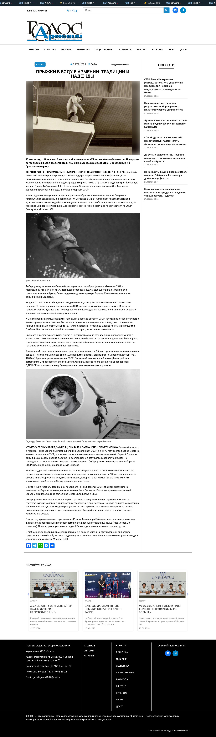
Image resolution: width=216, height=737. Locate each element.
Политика (50, 49)
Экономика (83, 49)
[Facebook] (175, 10)
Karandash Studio (181, 731)
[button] (28, 594)
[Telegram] (183, 10)
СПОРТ (40, 64)
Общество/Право (104, 49)
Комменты (125, 49)
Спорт (171, 49)
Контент (142, 49)
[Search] (166, 10)
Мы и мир (66, 49)
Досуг (183, 49)
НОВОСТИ (34, 49)
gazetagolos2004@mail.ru (46, 677)
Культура (157, 49)
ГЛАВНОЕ (32, 11)
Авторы (42, 11)
